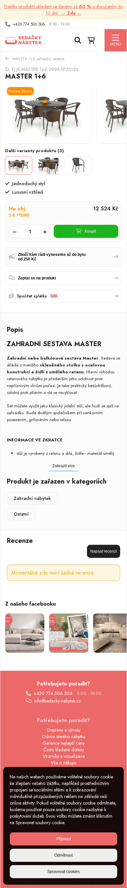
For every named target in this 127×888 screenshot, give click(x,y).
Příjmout (63, 839)
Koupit (90, 231)
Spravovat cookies (63, 871)
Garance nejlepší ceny (63, 743)
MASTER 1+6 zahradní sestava (38, 59)
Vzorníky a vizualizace (64, 756)
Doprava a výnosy (63, 730)
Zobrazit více (63, 466)
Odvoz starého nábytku (63, 736)
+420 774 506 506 (29, 24)
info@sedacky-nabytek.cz (57, 701)
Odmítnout (63, 855)
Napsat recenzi (103, 551)
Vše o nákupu (64, 762)
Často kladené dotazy (63, 749)
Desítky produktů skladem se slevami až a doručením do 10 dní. (63, 9)
